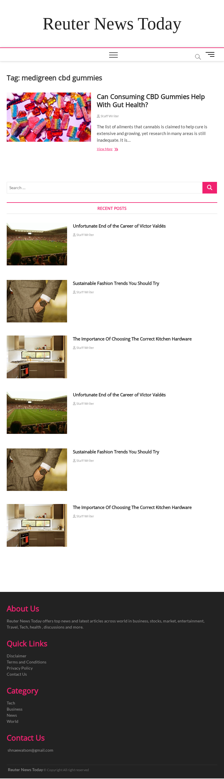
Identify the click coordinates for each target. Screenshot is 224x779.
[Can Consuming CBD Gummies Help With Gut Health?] (49, 117)
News (12, 715)
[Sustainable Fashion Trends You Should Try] (37, 301)
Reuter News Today (112, 23)
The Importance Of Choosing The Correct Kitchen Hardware (132, 339)
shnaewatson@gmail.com (30, 750)
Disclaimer (17, 655)
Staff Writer (109, 116)
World (12, 721)
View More (112, 149)
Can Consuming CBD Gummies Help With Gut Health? (151, 100)
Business (14, 709)
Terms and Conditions (26, 661)
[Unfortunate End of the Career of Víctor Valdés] (37, 244)
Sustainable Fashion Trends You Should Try (116, 283)
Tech (11, 702)
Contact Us (17, 674)
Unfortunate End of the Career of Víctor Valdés (119, 226)
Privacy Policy (20, 668)
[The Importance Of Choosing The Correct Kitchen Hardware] (37, 357)
